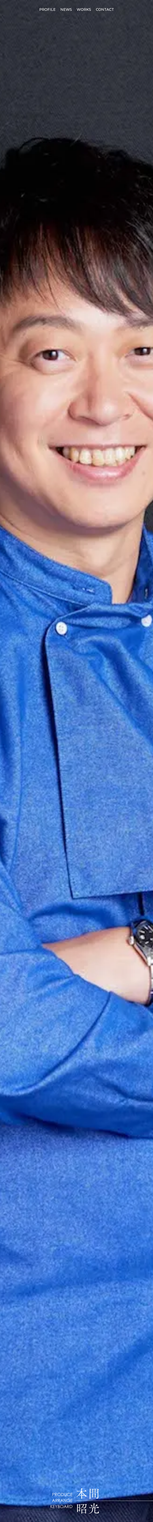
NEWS (66, 9)
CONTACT (105, 9)
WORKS (84, 9)
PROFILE (47, 9)
